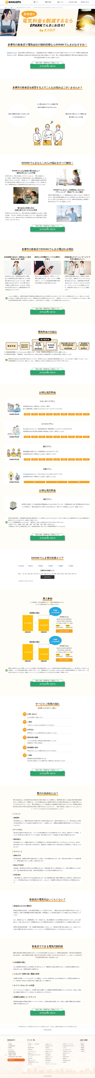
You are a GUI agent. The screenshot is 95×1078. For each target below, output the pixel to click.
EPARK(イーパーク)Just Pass (33, 1044)
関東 (42, 414)
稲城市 (61, 566)
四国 (79, 414)
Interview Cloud (66, 1056)
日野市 (51, 566)
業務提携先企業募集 (12, 1053)
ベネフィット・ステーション (51, 1063)
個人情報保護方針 (11, 1045)
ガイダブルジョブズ (32, 1051)
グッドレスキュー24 (67, 1049)
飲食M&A (64, 1058)
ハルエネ (64, 1047)
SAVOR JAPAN (31, 1047)
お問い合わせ (11, 1059)
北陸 (56, 414)
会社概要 (10, 1044)
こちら (23, 352)
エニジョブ (30, 1056)
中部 (49, 414)
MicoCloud (30, 1058)
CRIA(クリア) (48, 1053)
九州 (86, 414)
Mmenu (64, 1054)
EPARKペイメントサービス (68, 1044)
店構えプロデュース (49, 1051)
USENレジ (65, 1062)
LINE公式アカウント (49, 1045)
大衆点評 (47, 1047)
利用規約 (10, 1047)
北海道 (27, 414)
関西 (64, 414)
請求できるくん (48, 1058)
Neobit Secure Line (66, 1060)
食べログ (30, 1045)
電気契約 (82, 1049)
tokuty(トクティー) (31, 1053)
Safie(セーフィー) (49, 1056)
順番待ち (82, 1044)
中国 (71, 414)
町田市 (41, 566)
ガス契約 (82, 1051)
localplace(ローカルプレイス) (68, 1045)
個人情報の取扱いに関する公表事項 (15, 1056)
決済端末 (82, 1047)
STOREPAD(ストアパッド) (33, 1062)
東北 (34, 414)
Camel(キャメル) (66, 1053)
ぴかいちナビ (48, 1062)
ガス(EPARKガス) (28, 474)
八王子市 (21, 566)
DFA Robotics (48, 1060)
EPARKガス (30, 1049)
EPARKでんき (11, 52)
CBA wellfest (48, 1054)
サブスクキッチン (49, 1049)
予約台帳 (82, 1045)
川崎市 (71, 566)
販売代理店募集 (11, 1051)
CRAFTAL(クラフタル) (67, 1051)
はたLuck (30, 1063)
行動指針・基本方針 (12, 1054)
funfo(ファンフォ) (31, 1060)
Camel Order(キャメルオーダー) (34, 1054)
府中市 (31, 566)
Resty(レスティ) (49, 1044)
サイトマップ (10, 1049)
